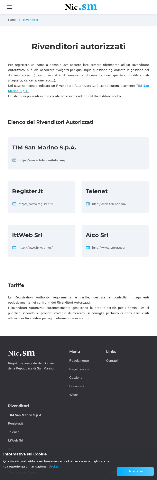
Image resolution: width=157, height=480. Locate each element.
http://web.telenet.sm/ (109, 204)
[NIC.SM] (81, 6)
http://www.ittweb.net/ (36, 247)
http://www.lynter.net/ (108, 247)
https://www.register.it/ (36, 204)
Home (12, 20)
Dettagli (54, 466)
